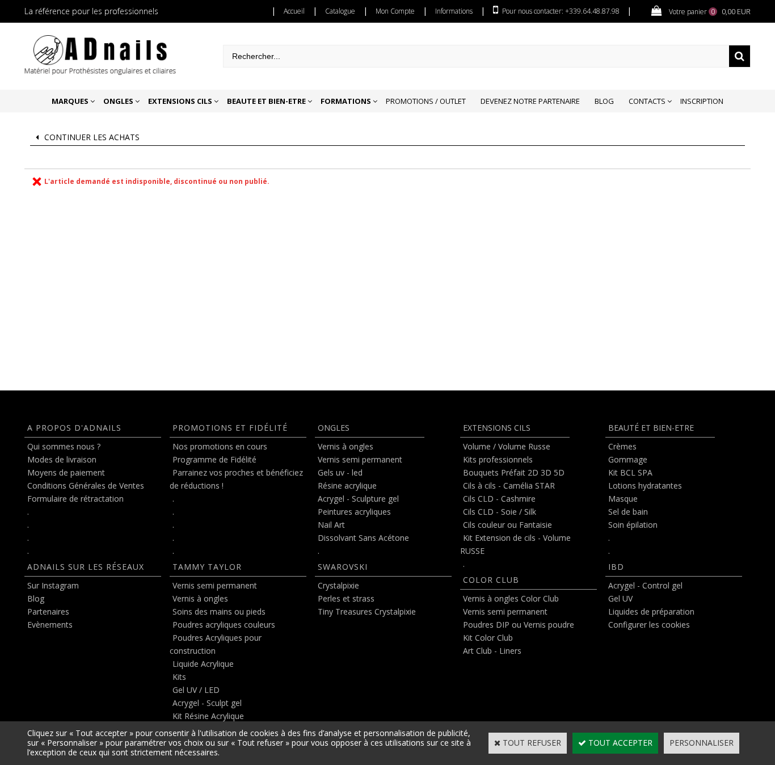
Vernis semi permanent (214, 585)
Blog (604, 101)
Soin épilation (633, 524)
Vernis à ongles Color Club (511, 598)
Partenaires (48, 611)
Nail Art (331, 524)
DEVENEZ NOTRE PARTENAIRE (530, 101)
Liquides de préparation (651, 611)
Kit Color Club (488, 637)
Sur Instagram (53, 585)
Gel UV (620, 598)
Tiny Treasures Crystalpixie (367, 611)
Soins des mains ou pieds (219, 611)
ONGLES (118, 101)
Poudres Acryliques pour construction (216, 644)
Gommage (627, 459)
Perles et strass (346, 598)
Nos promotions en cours (219, 446)
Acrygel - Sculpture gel (358, 498)
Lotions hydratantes (645, 485)
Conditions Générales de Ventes (85, 485)
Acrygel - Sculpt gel (207, 702)
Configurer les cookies (649, 624)
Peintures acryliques (354, 511)
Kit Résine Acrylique (208, 716)
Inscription (701, 101)
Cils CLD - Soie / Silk (499, 511)
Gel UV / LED (196, 689)
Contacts (647, 101)
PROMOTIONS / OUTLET (426, 101)
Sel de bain (628, 511)
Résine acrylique (347, 485)
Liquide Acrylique (203, 663)
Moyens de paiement (66, 472)
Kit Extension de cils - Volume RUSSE (515, 544)
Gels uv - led (340, 472)
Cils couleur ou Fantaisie (507, 524)
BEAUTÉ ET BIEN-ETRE (651, 427)
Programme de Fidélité (214, 459)
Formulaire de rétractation (75, 498)
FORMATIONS (346, 101)
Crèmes (622, 446)
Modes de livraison (61, 459)
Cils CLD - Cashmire (499, 498)
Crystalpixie (338, 585)
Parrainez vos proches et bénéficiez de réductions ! (236, 479)
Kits (179, 676)
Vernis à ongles (200, 598)
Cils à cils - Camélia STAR (509, 485)
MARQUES (70, 101)
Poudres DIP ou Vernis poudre (518, 624)
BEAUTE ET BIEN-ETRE (266, 101)
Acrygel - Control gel (645, 585)
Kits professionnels (498, 459)
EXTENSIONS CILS (180, 101)
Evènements (50, 624)
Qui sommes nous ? (63, 446)
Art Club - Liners (492, 650)
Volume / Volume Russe (506, 446)
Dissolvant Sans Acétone (363, 537)
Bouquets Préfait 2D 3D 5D (514, 472)
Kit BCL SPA (630, 472)
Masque (623, 498)
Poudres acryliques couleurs (223, 624)
